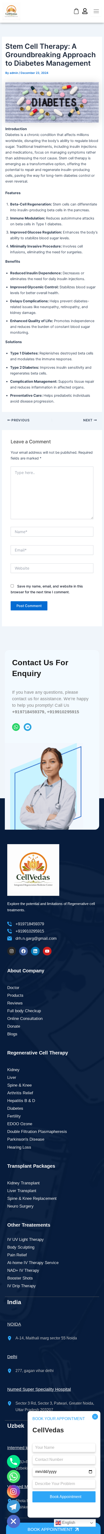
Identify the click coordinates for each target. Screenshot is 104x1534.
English (68, 1522)
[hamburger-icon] (96, 11)
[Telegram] (13, 1506)
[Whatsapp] (13, 1476)
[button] (53, 1528)
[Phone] (13, 1461)
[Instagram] (13, 1491)
